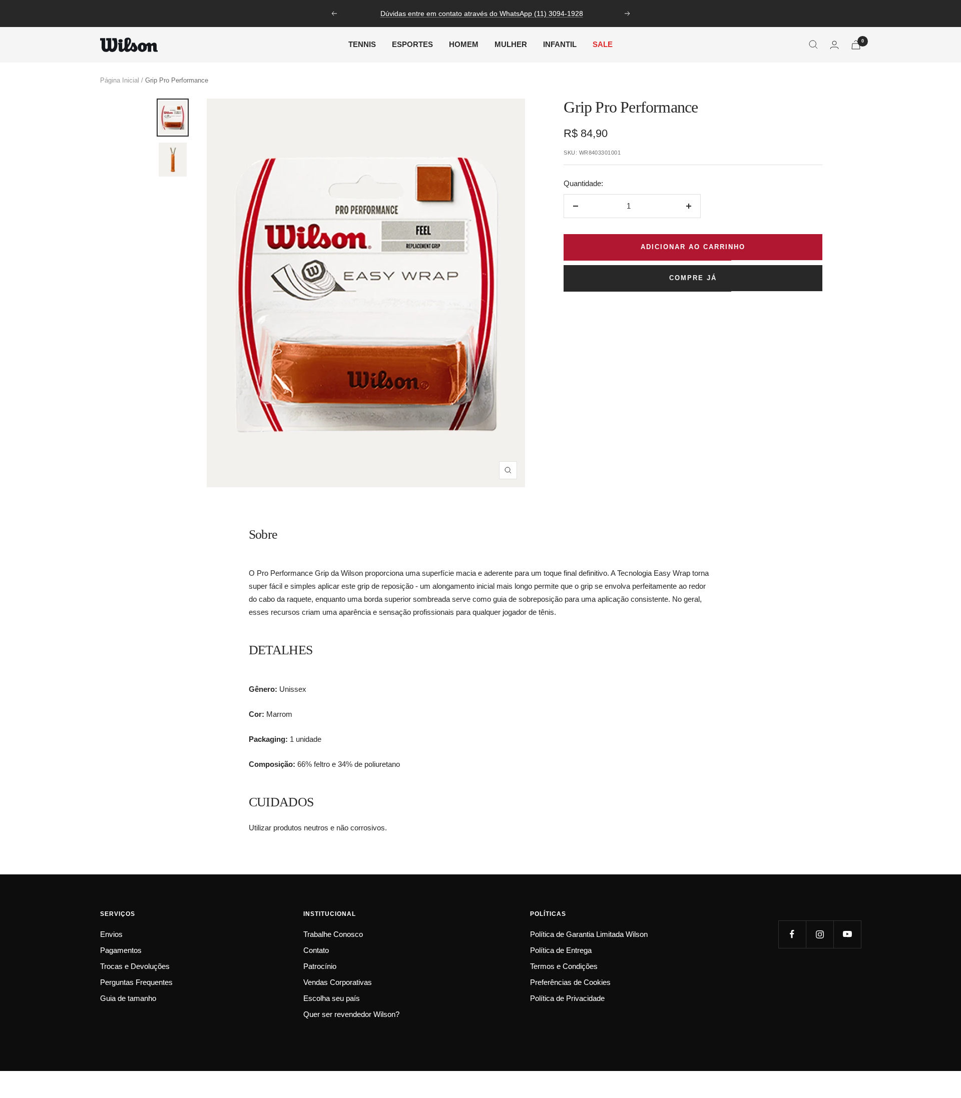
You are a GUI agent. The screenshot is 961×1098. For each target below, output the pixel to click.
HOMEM (463, 44)
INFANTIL (560, 44)
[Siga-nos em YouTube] (847, 934)
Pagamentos (121, 950)
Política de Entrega (561, 950)
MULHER (511, 44)
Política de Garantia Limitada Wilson (589, 934)
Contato (316, 950)
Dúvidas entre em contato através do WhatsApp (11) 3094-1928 (481, 14)
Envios (111, 934)
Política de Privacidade (567, 998)
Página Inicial (119, 80)
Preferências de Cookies (570, 982)
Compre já (693, 278)
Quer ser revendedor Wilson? (351, 1014)
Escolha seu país (331, 998)
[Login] (834, 45)
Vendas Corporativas (337, 982)
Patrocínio (319, 966)
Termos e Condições (564, 966)
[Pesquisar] (813, 44)
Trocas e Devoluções (135, 966)
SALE (603, 44)
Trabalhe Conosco (333, 934)
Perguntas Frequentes (136, 982)
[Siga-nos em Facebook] (792, 934)
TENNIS (362, 44)
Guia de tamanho (128, 998)
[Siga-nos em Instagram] (819, 934)
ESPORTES (412, 44)
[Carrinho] (856, 45)
